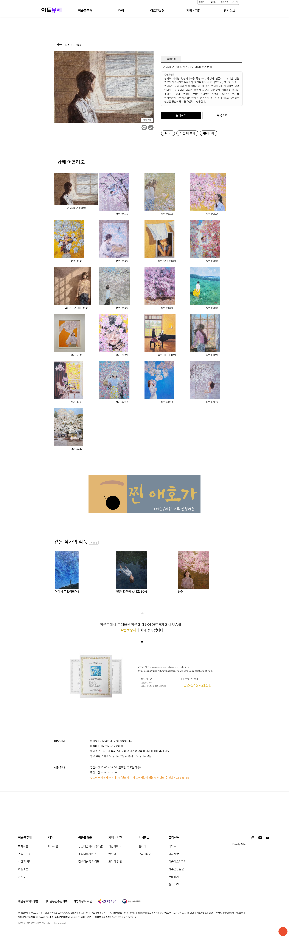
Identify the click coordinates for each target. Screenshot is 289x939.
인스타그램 (252, 837)
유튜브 (267, 837)
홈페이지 (208, 133)
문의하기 (181, 115)
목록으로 (222, 115)
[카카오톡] (144, 127)
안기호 (205, 67)
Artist (168, 133)
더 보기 (93, 543)
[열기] (282, 931)
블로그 (260, 837)
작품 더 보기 (187, 133)
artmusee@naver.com (233, 913)
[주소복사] (151, 127)
